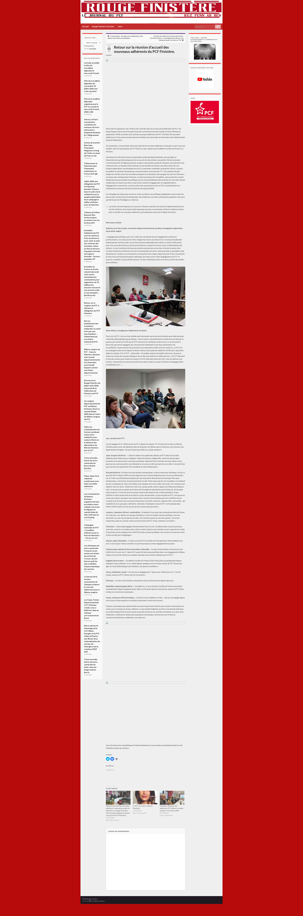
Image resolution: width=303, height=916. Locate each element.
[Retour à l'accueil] (151, 11)
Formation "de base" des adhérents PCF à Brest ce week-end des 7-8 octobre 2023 (172, 808)
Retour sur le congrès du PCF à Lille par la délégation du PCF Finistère (92, 308)
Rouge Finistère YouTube (103, 26)
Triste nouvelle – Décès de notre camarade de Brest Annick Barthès (91, 463)
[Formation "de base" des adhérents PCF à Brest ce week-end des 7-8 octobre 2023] (172, 798)
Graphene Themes (99, 901)
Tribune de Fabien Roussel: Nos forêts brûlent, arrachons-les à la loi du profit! (92, 217)
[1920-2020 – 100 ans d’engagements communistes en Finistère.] (205, 51)
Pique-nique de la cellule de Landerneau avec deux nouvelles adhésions (91, 481)
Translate (92, 49)
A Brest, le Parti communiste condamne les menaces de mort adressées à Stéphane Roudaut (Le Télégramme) (92, 127)
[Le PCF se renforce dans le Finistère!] (145, 798)
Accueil (85, 26)
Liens (120, 26)
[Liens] (205, 112)
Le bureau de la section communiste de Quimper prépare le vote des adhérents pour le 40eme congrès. (92, 584)
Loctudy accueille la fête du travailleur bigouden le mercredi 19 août (91, 68)
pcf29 (109, 55)
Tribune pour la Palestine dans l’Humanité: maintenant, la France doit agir (91, 168)
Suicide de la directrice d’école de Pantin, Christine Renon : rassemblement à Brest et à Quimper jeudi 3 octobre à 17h (166, 38)
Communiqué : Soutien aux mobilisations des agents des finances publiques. (125, 37)
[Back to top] (298, 911)
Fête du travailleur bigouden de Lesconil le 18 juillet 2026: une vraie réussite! (92, 86)
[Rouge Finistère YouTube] (205, 79)
